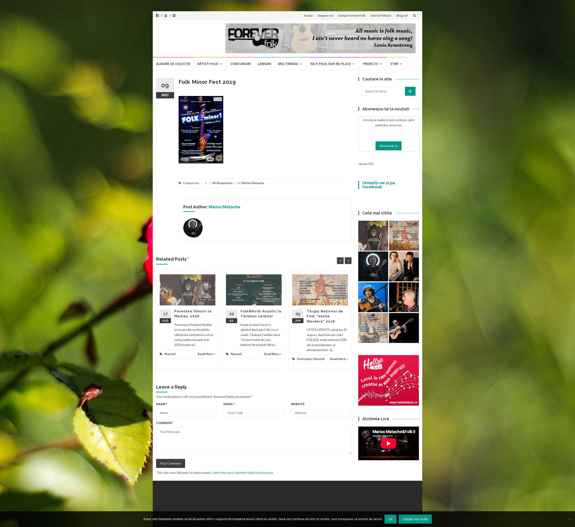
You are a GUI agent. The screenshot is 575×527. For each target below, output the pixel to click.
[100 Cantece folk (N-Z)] (404, 266)
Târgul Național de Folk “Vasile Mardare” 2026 (325, 316)
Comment (164, 423)
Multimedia (288, 64)
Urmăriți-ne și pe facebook (378, 184)
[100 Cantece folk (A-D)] (373, 297)
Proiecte (370, 64)
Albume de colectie (173, 64)
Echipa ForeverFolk (351, 15)
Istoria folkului (381, 15)
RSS (371, 164)
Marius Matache (252, 183)
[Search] (410, 91)
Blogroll (402, 15)
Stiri (394, 64)
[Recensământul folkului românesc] (404, 328)
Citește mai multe (415, 519)
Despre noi (325, 15)
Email (229, 404)
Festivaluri (304, 359)
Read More (205, 354)
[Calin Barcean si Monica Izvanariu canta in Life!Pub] (373, 266)
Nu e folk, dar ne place (330, 64)
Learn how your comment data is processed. (243, 472)
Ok (390, 519)
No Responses (222, 183)
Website (298, 404)
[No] (569, 519)
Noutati (170, 354)
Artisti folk (207, 64)
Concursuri (240, 64)
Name (161, 404)
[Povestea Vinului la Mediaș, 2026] (373, 236)
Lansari (264, 64)
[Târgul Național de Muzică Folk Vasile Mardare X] (373, 328)
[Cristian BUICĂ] (404, 297)
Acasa (308, 15)
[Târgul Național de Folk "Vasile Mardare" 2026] (404, 236)
